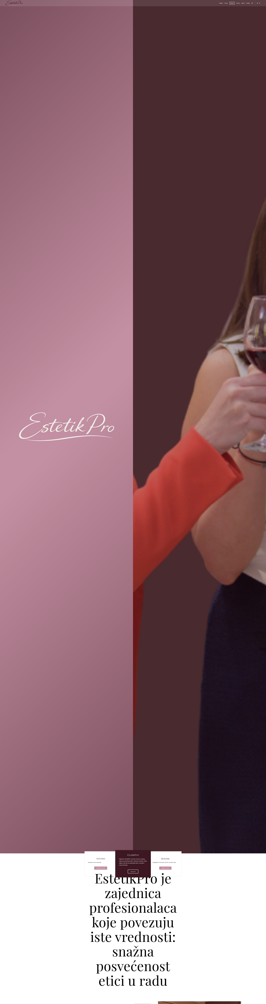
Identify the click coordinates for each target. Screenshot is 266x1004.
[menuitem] (221, 3)
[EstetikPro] (14, 3)
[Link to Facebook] (260, 3)
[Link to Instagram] (258, 3)
